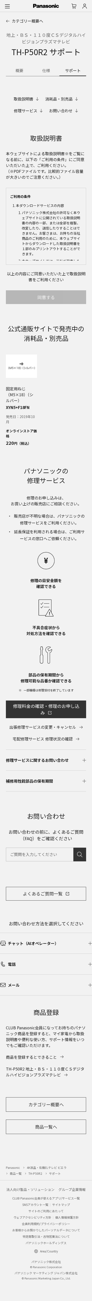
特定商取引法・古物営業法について (46, 1236)
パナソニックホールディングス (46, 1243)
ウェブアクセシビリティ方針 (32, 1217)
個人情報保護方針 (67, 1217)
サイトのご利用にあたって (46, 1211)
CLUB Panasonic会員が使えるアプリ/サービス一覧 (46, 1198)
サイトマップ (61, 1204)
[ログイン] (84, 6)
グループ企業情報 (72, 1189)
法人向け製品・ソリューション (30, 1189)
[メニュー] (7, 6)
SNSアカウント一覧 (35, 1204)
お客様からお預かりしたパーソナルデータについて (46, 1230)
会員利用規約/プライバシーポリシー (46, 1224)
